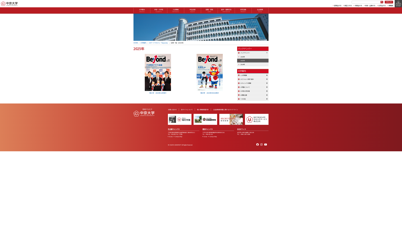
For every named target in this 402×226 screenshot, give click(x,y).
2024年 (242, 64)
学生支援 (192, 10)
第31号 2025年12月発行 (157, 93)
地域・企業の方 (370, 5)
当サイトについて (187, 110)
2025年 (242, 61)
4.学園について (245, 87)
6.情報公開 (243, 95)
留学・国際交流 (226, 10)
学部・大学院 (158, 10)
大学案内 (142, 10)
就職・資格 (209, 10)
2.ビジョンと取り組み (247, 79)
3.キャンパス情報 (245, 83)
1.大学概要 (243, 75)
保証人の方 (348, 5)
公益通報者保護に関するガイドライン (225, 110)
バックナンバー (245, 53)
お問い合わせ (172, 110)
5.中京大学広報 (245, 91)
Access (171, 136)
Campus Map (178, 136)
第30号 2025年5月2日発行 (209, 93)
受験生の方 (337, 5)
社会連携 (260, 10)
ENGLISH (389, 2)
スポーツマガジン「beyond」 (159, 43)
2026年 (242, 57)
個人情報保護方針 (203, 110)
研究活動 (243, 10)
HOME (135, 43)
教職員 (391, 5)
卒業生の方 (358, 5)
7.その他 (243, 99)
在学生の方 (382, 5)
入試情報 (175, 10)
